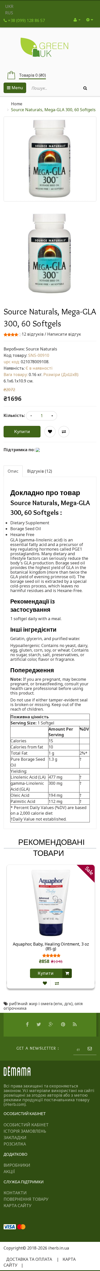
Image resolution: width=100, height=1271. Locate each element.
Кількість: (14, 415)
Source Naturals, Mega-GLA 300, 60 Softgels (53, 109)
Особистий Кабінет (26, 1125)
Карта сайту (18, 1205)
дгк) (68, 1003)
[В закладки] (44, 983)
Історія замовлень (25, 1131)
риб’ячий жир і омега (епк (35, 1003)
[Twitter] (39, 1024)
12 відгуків (33, 334)
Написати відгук (64, 334)
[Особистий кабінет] (77, 19)
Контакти (15, 1193)
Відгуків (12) (39, 471)
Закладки (15, 1137)
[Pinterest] (63, 1024)
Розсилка (15, 1144)
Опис (13, 471)
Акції (9, 1171)
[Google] (51, 1024)
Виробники (17, 1165)
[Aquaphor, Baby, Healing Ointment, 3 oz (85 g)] (50, 902)
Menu (17, 87)
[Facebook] (28, 1024)
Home (16, 104)
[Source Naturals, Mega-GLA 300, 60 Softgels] (50, 254)
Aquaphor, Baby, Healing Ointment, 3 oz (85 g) (51, 946)
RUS (9, 13)
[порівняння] (57, 983)
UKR (9, 6)
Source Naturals (41, 349)
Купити (22, 431)
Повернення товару (26, 1199)
